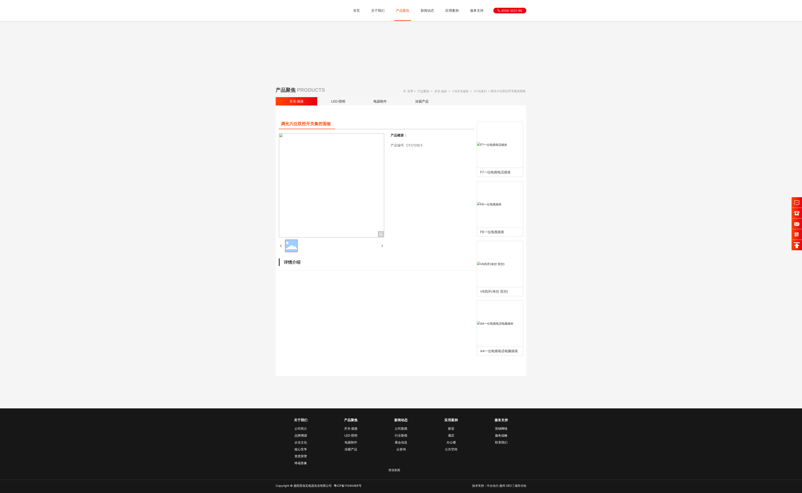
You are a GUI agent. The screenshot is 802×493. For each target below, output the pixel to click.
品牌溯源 (300, 435)
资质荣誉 (300, 456)
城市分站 (520, 485)
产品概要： (399, 135)
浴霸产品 (422, 101)
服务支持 (476, 10)
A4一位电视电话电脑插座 (499, 351)
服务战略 (501, 435)
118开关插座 (460, 91)
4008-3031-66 (511, 10)
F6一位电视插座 (492, 232)
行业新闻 (401, 435)
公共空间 (451, 449)
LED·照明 (338, 101)
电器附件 (380, 101)
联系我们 (501, 442)
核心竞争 (300, 449)
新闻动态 (427, 10)
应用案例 (452, 10)
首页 (356, 10)
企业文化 (300, 442)
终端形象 (300, 463)
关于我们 (378, 10)
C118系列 (480, 91)
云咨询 (401, 449)
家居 (451, 429)
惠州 (502, 485)
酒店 (451, 435)
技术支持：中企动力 (485, 485)
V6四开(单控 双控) (494, 291)
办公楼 (451, 442)
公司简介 (300, 429)
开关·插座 (440, 91)
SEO (509, 485)
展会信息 (401, 442)
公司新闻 (401, 429)
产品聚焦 (402, 10)
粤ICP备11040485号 (348, 485)
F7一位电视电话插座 (495, 172)
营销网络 (501, 429)
